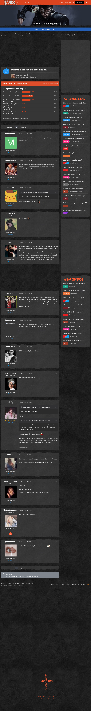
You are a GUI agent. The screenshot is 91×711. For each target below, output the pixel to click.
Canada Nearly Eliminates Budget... (75, 153)
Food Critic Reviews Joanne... (73, 167)
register (15, 118)
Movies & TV (73, 127)
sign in (9, 118)
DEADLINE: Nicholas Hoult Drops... (74, 195)
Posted (25, 134)
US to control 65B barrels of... (73, 160)
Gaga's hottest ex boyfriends (72, 117)
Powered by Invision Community (45, 698)
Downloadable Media (76, 113)
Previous (9, 127)
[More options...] (56, 134)
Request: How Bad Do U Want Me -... (75, 110)
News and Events (74, 213)
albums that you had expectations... (75, 131)
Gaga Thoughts (31, 77)
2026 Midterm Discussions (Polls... (74, 103)
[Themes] (86, 2)
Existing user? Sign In (66, 2)
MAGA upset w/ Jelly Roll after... (73, 340)
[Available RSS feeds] (88, 584)
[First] (3, 127)
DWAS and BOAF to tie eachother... (74, 210)
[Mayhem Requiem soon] (45, 14)
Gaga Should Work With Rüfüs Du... (75, 174)
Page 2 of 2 (23, 127)
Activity (27, 2)
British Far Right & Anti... (71, 145)
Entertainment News (76, 149)
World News (74, 106)
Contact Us (50, 696)
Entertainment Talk (77, 134)
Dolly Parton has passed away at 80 (75, 203)
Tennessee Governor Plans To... (73, 188)
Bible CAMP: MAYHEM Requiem (73, 181)
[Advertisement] (30, 51)
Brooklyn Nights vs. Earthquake (73, 138)
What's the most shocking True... (74, 124)
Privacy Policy (41, 696)
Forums (18, 2)
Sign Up (79, 2)
